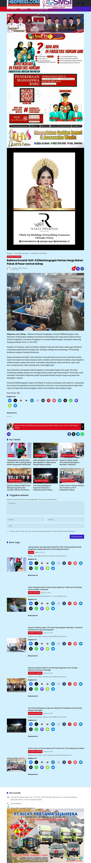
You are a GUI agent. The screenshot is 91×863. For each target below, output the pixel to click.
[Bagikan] (82, 269)
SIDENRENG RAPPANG (14, 256)
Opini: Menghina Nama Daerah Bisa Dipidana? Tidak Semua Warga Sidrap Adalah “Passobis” (45, 462)
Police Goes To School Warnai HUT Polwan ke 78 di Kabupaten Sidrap (72, 488)
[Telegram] (78, 434)
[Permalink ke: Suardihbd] (9, 269)
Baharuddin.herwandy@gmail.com (23, 808)
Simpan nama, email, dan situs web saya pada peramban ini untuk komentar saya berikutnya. (43, 531)
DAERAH (11, 455)
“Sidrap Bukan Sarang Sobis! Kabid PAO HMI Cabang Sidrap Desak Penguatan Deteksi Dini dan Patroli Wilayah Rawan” (19, 462)
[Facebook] (69, 434)
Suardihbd (14, 268)
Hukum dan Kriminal (40, 455)
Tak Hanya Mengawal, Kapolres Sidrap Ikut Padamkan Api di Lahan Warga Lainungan (42, 488)
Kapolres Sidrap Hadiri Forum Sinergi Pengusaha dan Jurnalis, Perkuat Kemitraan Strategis (19, 488)
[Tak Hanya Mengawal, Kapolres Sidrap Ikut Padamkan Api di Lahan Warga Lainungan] (45, 475)
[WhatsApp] (82, 434)
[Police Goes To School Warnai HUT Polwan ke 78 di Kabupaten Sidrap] (72, 475)
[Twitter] (73, 434)
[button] (78, 3)
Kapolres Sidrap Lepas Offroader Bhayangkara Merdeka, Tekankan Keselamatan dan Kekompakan (69, 462)
